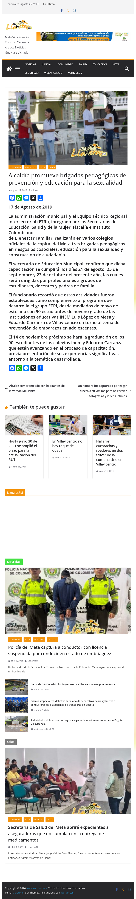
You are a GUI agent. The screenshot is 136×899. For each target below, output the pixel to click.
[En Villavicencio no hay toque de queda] (68, 418)
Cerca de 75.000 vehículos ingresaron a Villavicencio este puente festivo (73, 684)
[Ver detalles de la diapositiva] (83, 36)
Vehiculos (75, 72)
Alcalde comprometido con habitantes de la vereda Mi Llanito (37, 388)
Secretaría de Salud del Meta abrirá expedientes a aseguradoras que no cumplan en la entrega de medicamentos (58, 833)
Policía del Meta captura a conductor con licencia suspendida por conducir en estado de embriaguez (59, 650)
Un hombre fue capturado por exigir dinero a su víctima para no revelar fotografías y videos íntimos (102, 391)
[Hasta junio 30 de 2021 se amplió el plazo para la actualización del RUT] (24, 418)
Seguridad (32, 72)
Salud (83, 64)
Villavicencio (53, 72)
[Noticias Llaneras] (9, 68)
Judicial (47, 64)
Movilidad (39, 639)
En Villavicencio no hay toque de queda (67, 446)
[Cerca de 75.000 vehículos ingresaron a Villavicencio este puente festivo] (16, 687)
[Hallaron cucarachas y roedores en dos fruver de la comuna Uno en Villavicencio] (112, 418)
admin (34, 190)
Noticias (30, 64)
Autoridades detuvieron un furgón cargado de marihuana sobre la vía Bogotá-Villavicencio (77, 721)
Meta (115, 64)
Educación (99, 64)
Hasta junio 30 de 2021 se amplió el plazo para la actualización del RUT (22, 450)
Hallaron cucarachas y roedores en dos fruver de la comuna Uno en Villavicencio (109, 453)
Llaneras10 (32, 660)
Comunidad (65, 64)
